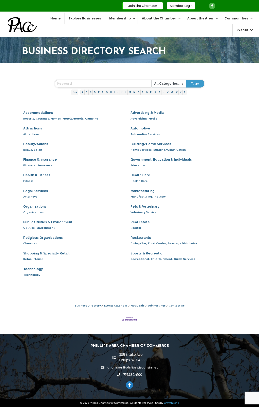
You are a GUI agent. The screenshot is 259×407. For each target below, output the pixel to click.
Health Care (140, 175)
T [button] (159, 92)
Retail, (28, 259)
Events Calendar (115, 305)
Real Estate (140, 222)
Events (242, 30)
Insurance (45, 165)
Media (153, 118)
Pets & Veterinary (145, 206)
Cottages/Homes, (49, 118)
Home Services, (141, 149)
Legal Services (35, 191)
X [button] (176, 92)
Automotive (140, 128)
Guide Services (184, 259)
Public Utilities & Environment (47, 222)
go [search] (197, 83)
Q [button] (147, 92)
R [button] (151, 92)
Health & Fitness (36, 175)
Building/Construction (169, 149)
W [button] (172, 92)
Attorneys (30, 196)
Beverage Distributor (182, 243)
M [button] (130, 92)
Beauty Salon (32, 149)
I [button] (114, 92)
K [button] (121, 92)
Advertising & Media (147, 113)
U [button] (164, 92)
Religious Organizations (43, 238)
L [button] (125, 92)
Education (138, 165)
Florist (38, 259)
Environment (45, 227)
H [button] (111, 92)
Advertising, (139, 118)
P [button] (142, 92)
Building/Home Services (151, 144)
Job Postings (157, 305)
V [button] (168, 92)
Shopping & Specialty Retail (46, 253)
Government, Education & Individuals (161, 159)
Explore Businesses (85, 18)
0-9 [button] (75, 92)
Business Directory (88, 305)
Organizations (35, 206)
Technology (33, 269)
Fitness (28, 181)
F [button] (102, 92)
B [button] (86, 92)
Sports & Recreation (148, 253)
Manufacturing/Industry (148, 196)
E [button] (99, 92)
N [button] (134, 92)
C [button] (90, 92)
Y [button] (180, 92)
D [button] (95, 92)
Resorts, (29, 118)
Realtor (136, 227)
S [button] (155, 92)
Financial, (30, 165)
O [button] (138, 92)
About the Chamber (159, 18)
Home (55, 18)
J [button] (117, 92)
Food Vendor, (157, 243)
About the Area (200, 18)
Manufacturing (143, 191)
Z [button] (184, 92)
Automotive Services (145, 134)
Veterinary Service (143, 212)
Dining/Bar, (139, 243)
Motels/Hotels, (73, 118)
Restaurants (141, 238)
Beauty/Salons (35, 144)
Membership (120, 18)
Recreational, (140, 259)
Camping (91, 118)
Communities (236, 18)
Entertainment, (162, 259)
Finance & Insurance (40, 159)
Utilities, (29, 227)
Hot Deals (137, 305)
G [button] (107, 92)
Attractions (32, 128)
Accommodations (38, 113)
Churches (30, 243)
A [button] (82, 92)
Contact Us (177, 305)
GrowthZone (171, 403)
